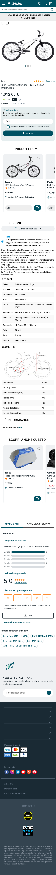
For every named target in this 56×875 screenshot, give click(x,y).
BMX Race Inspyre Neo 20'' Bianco (19, 185)
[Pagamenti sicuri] (18, 752)
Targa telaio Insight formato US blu (20, 476)
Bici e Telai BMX (10, 636)
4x (14, 100)
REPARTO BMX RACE (42, 636)
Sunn (3, 81)
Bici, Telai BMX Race (12, 641)
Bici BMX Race (34, 641)
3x (8, 100)
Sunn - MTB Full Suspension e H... (19, 646)
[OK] (49, 693)
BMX (20, 427)
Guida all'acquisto (28, 228)
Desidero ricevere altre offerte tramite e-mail (30, 126)
